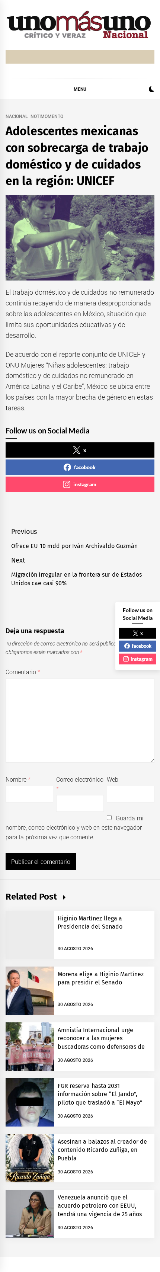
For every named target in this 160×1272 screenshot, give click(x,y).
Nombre (18, 779)
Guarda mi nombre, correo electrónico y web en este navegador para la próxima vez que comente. (75, 828)
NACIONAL (17, 116)
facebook (85, 467)
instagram (84, 484)
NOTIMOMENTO (47, 116)
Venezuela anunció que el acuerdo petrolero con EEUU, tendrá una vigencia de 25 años (100, 1206)
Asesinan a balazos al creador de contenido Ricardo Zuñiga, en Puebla (102, 1150)
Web (112, 779)
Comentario (23, 672)
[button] (151, 90)
